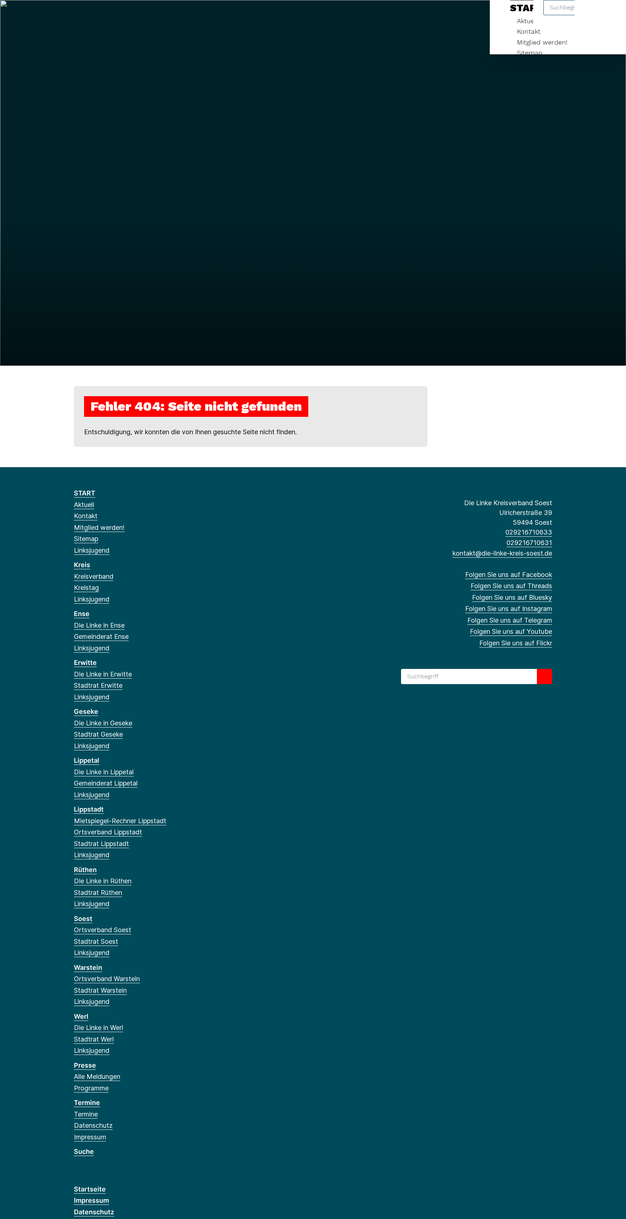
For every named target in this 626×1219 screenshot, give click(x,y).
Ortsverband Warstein (107, 979)
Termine (87, 1102)
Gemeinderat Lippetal (106, 783)
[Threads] (89, 15)
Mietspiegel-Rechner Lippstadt (120, 821)
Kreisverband (93, 576)
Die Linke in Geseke (103, 723)
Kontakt (529, 31)
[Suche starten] (544, 676)
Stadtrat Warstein (100, 990)
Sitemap (529, 52)
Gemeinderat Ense (101, 636)
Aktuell (84, 504)
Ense (81, 613)
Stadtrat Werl (94, 1039)
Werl (81, 1016)
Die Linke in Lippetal (104, 772)
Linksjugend (91, 550)
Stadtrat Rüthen (98, 892)
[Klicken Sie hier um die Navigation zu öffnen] (611, 15)
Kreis (82, 565)
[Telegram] (125, 15)
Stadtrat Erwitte (98, 685)
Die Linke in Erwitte (103, 674)
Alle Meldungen (97, 1076)
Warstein (88, 967)
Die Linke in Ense (99, 625)
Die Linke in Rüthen (103, 881)
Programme (91, 1088)
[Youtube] (137, 15)
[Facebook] (78, 15)
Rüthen (85, 870)
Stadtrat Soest (96, 941)
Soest (83, 918)
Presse (85, 1065)
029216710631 (529, 542)
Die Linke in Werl (98, 1027)
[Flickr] (149, 15)
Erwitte (85, 662)
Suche (84, 1151)
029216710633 (528, 532)
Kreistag (86, 587)
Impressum (90, 1137)
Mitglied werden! (542, 42)
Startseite (90, 1189)
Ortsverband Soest (102, 930)
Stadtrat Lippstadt (101, 843)
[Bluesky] (101, 15)
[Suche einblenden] (589, 15)
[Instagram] (113, 15)
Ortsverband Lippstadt (108, 832)
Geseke (86, 711)
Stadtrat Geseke (98, 734)
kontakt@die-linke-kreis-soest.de (502, 553)
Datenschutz (93, 1125)
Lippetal (86, 760)
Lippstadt (89, 809)
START (84, 493)
